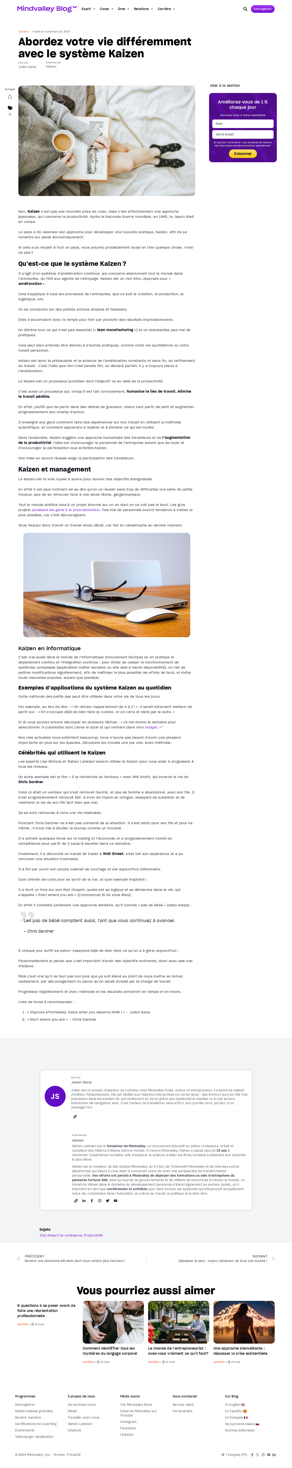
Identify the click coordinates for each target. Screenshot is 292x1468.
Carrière (164, 9)
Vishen (51, 67)
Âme (121, 9)
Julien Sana (27, 67)
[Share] (9, 97)
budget (151, 727)
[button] (245, 9)
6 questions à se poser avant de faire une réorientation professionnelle (46, 1310)
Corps (104, 9)
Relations (141, 9)
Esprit (86, 9)
